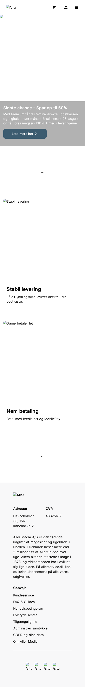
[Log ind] (66, 7)
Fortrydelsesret (25, 615)
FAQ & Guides (24, 602)
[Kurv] (55, 7)
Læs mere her (22, 134)
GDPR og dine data (28, 635)
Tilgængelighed (25, 622)
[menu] (76, 7)
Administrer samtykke (30, 628)
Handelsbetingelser (28, 608)
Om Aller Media (25, 641)
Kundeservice (23, 595)
